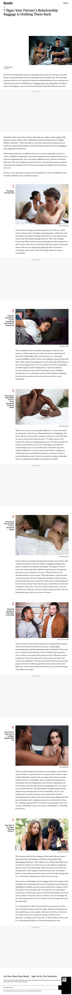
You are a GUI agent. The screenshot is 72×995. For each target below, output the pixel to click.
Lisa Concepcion (47, 233)
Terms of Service (29, 991)
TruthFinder (58, 433)
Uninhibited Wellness (54, 564)
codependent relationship (40, 247)
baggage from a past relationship (45, 83)
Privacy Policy (38, 991)
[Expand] (63, 978)
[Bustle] (8, 3)
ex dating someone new (41, 442)
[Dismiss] (69, 978)
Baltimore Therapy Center (56, 359)
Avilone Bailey (55, 647)
